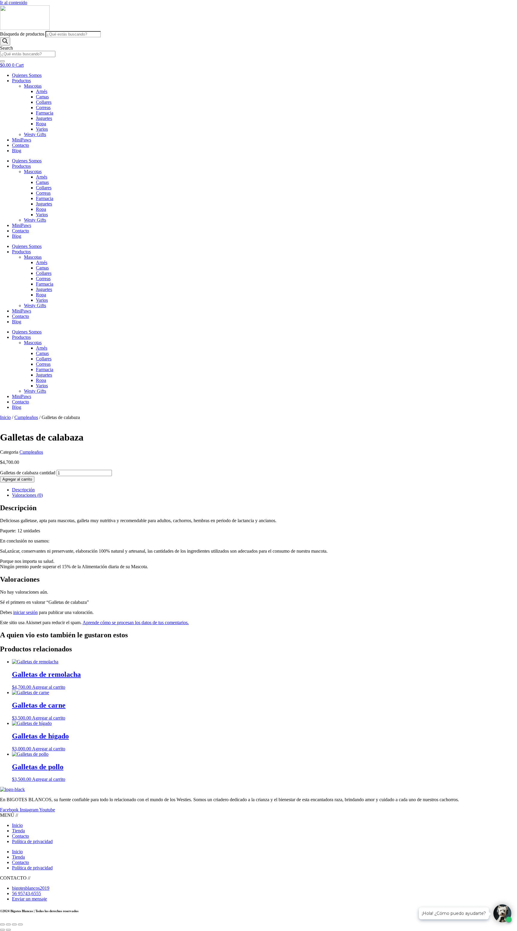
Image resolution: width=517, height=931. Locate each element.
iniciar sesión (25, 612)
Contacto (20, 145)
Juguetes (44, 118)
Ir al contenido (13, 2)
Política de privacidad (32, 841)
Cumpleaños (26, 417)
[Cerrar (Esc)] (20, 924)
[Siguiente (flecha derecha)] (8, 930)
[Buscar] (5, 41)
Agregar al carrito (17, 479)
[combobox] (27, 54)
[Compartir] (14, 924)
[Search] (2, 61)
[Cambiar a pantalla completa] (8, 924)
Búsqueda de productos (22, 33)
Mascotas (33, 86)
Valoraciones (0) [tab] (27, 495)
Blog (16, 150)
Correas (43, 107)
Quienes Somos (27, 75)
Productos (21, 80)
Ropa (41, 123)
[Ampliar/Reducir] (2, 924)
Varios (42, 129)
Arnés (41, 91)
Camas (42, 96)
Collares (43, 102)
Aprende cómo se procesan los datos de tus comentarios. (136, 622)
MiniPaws (21, 139)
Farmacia (44, 112)
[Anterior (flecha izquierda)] (2, 930)
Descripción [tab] (23, 489)
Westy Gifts (35, 134)
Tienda (18, 830)
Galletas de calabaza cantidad (27, 472)
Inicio (5, 417)
